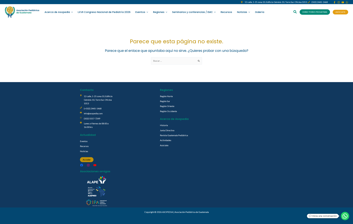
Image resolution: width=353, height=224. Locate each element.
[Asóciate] (164, 145)
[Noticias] (84, 151)
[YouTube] (343, 2)
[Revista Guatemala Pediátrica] (174, 135)
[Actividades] (165, 140)
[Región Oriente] (167, 106)
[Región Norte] (166, 96)
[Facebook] (334, 2)
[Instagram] (338, 2)
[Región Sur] (165, 101)
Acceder (87, 159)
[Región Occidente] (168, 111)
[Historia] (164, 125)
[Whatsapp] (347, 2)
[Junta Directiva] (167, 130)
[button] (71, 12)
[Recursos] (84, 146)
